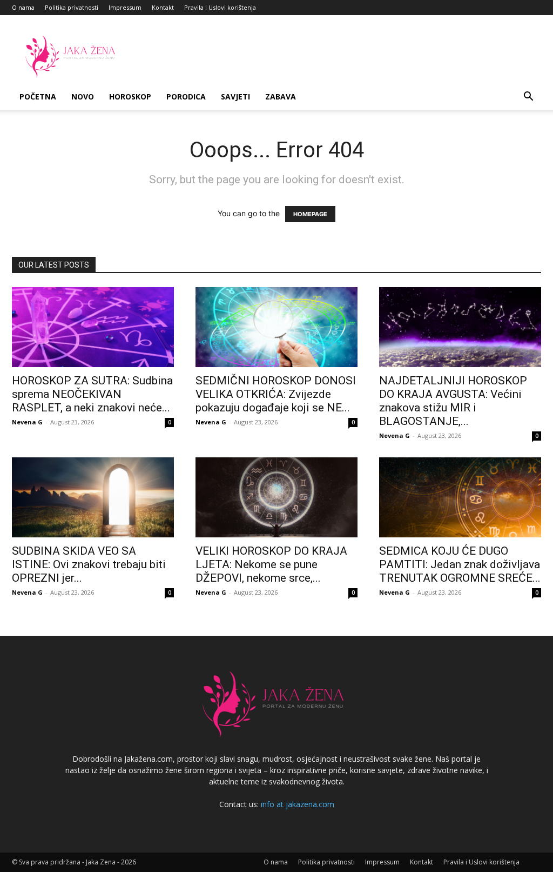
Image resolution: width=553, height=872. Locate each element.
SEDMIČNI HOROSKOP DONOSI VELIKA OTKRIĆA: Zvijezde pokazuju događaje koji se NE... (275, 394)
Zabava (280, 96)
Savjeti (235, 96)
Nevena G (27, 422)
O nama (23, 7)
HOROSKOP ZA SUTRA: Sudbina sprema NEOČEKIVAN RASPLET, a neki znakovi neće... (92, 394)
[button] (528, 97)
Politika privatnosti (71, 7)
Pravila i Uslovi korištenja (220, 7)
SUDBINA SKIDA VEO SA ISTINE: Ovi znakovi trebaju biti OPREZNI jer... (89, 564)
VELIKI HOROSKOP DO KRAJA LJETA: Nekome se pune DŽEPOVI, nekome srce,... (271, 564)
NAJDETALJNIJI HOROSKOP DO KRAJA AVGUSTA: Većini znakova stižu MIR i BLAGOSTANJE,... (453, 401)
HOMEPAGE (310, 214)
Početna (37, 96)
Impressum (125, 7)
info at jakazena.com (297, 804)
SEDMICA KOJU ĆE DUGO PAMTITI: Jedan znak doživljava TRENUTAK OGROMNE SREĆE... (460, 564)
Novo (82, 96)
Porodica (186, 96)
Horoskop (130, 96)
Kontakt (163, 7)
